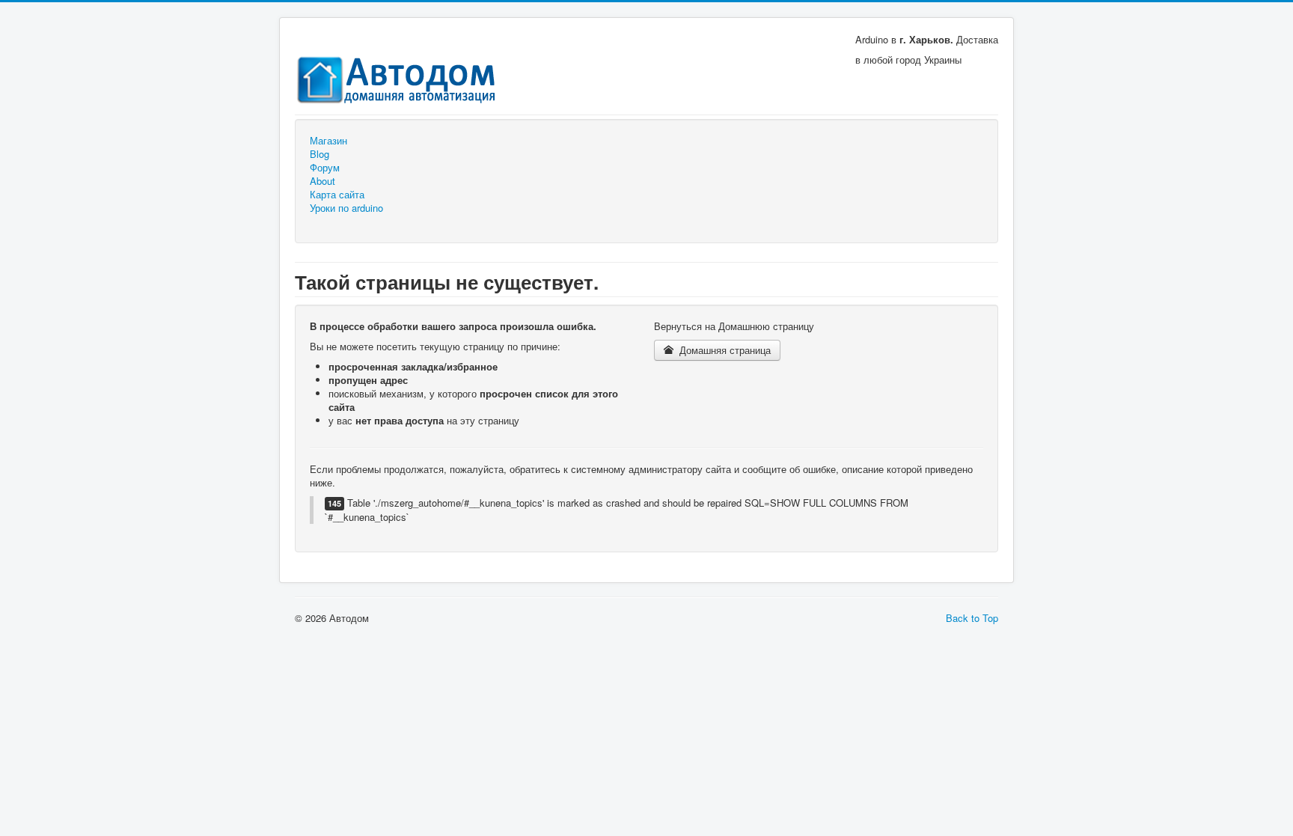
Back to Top (972, 618)
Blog (319, 154)
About (322, 181)
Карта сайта (337, 194)
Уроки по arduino (346, 208)
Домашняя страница (723, 350)
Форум (325, 167)
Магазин (328, 140)
